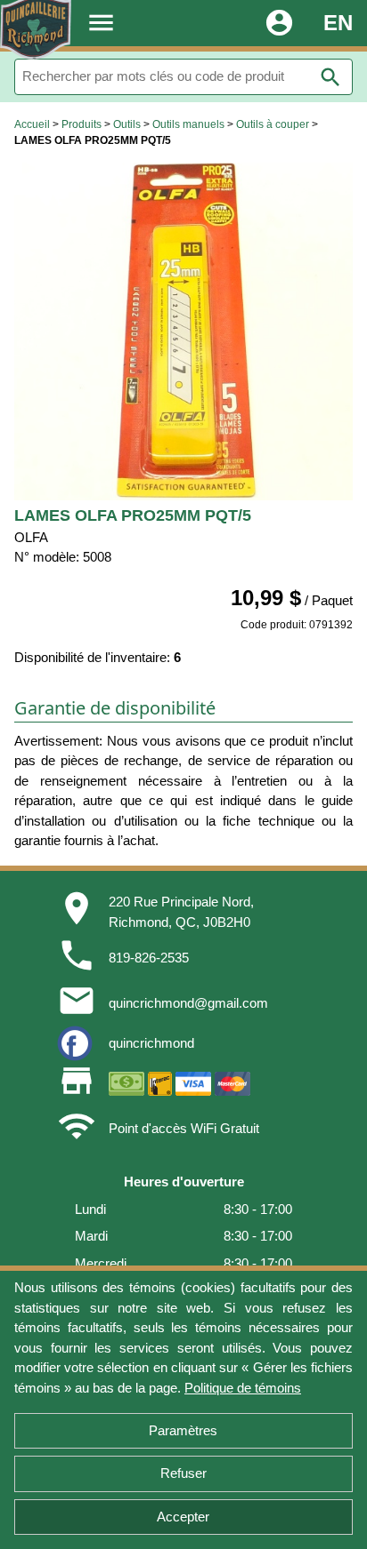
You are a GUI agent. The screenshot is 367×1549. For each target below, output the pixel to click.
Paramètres (183, 1430)
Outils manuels (188, 124)
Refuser (183, 1473)
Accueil (32, 124)
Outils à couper (272, 124)
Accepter (183, 1516)
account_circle (279, 22)
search (330, 77)
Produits (81, 124)
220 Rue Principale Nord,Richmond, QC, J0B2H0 (181, 912)
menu (101, 22)
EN (338, 23)
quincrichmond (151, 1042)
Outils (127, 124)
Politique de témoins (242, 1387)
